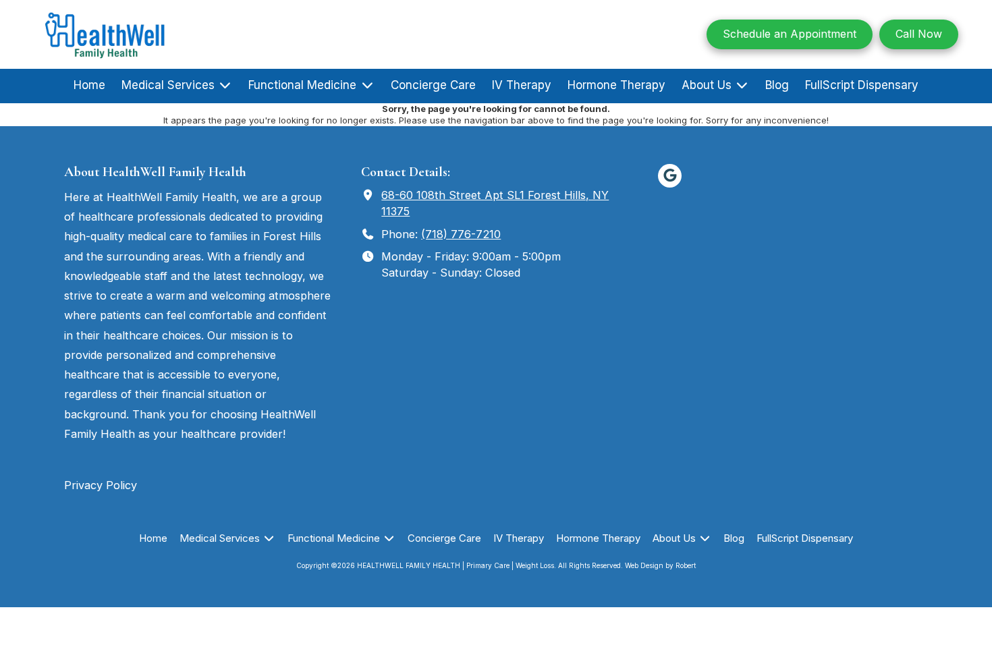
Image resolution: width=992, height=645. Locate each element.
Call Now (918, 33)
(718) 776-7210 (461, 234)
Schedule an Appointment (789, 33)
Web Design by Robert (660, 565)
